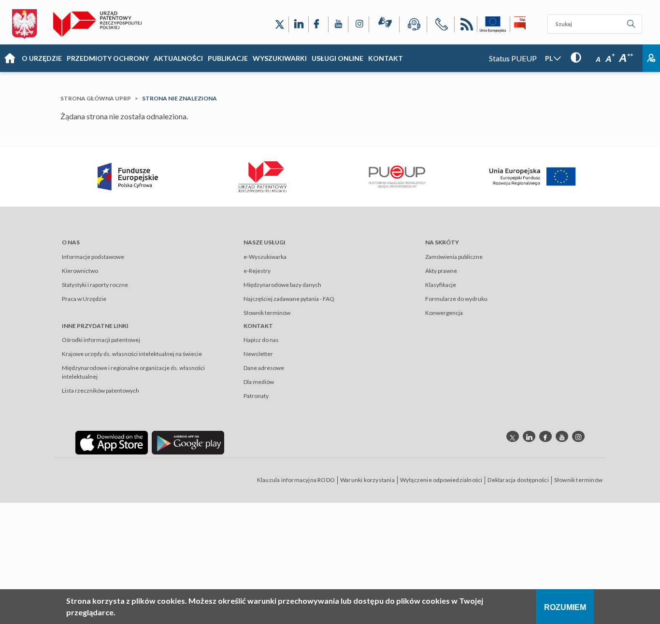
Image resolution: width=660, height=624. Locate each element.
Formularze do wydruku (456, 298)
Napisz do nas (261, 339)
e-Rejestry (257, 270)
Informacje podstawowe (93, 256)
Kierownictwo (80, 270)
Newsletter (258, 353)
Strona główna (9, 58)
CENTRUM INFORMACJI (413, 25)
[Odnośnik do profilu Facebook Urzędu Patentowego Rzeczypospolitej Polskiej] (318, 24)
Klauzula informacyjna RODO (296, 479)
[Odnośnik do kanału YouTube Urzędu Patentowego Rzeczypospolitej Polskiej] (338, 24)
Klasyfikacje (440, 284)
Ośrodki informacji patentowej (101, 339)
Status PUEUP (513, 58)
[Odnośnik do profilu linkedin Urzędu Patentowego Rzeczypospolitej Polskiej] (529, 436)
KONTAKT (385, 58)
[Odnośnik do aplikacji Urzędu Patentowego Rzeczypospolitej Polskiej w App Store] (111, 442)
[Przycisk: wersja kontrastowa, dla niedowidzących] (576, 57)
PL (549, 58)
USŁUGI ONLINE (337, 58)
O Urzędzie (42, 58)
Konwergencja (444, 312)
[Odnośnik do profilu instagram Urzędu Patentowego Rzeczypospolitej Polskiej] (578, 436)
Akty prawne (441, 270)
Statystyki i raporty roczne (95, 284)
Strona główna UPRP (95, 98)
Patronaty (256, 395)
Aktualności (178, 58)
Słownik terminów (267, 312)
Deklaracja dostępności (518, 479)
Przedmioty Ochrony (108, 58)
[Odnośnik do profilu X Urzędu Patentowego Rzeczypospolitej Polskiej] (279, 24)
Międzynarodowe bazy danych (282, 284)
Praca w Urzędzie (84, 298)
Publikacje (228, 58)
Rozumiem (565, 607)
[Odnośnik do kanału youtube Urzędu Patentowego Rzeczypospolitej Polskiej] (562, 436)
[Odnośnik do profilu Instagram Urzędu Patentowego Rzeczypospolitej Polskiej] (358, 24)
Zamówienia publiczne (454, 256)
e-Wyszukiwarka (265, 256)
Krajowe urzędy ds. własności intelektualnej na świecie (132, 353)
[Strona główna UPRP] (101, 24)
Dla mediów (259, 381)
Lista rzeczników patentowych (100, 390)
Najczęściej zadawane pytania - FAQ (289, 298)
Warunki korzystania (367, 479)
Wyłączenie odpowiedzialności (441, 479)
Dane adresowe (264, 367)
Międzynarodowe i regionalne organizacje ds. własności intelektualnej (133, 372)
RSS (465, 25)
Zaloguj (651, 58)
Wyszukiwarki (280, 58)
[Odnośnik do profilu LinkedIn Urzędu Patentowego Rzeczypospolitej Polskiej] (298, 24)
